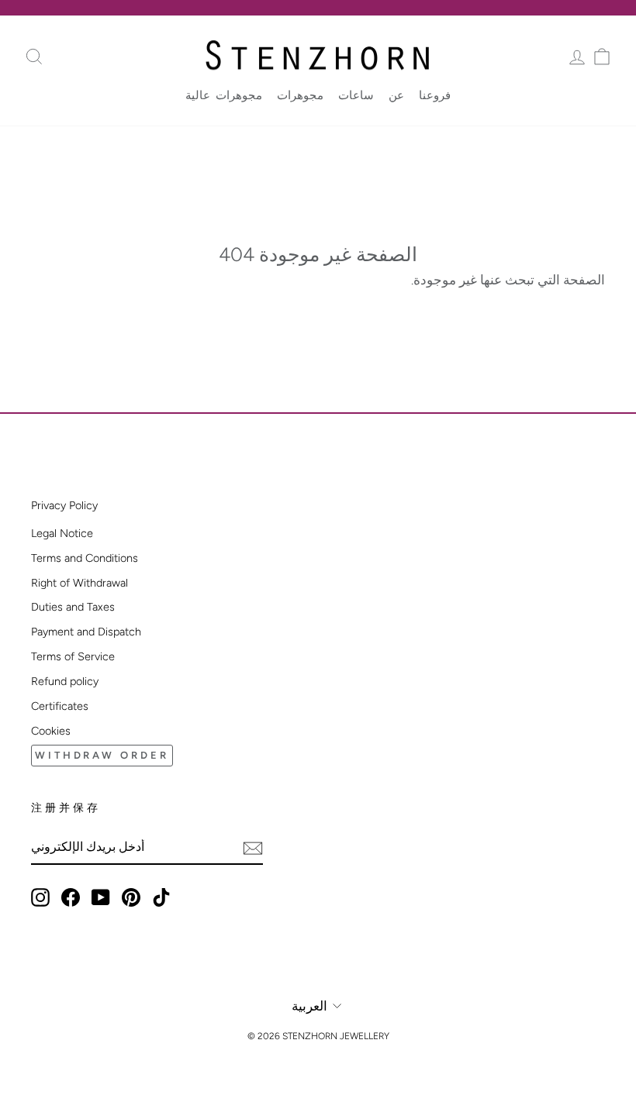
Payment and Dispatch (86, 632)
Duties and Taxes (73, 607)
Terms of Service (73, 656)
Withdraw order (102, 755)
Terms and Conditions (84, 558)
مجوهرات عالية (223, 95)
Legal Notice (62, 533)
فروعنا (435, 95)
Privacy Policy (64, 505)
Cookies (51, 731)
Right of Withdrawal (79, 583)
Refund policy (65, 681)
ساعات (356, 95)
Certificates (59, 706)
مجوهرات (300, 95)
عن (396, 95)
